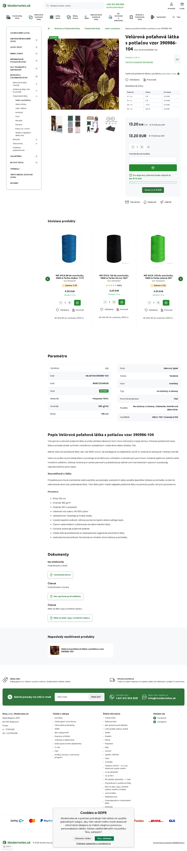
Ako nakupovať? (62, 732)
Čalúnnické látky (92, 28)
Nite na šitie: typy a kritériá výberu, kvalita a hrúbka (116, 788)
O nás (57, 747)
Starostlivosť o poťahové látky (118, 783)
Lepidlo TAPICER (112, 754)
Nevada (18, 120)
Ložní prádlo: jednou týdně (116, 729)
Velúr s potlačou (112, 28)
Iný (177, 59)
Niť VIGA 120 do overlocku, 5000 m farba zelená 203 (158, 276)
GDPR (57, 729)
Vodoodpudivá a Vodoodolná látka (118, 801)
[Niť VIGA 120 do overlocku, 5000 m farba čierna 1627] (114, 249)
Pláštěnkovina (111, 797)
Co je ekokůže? (111, 772)
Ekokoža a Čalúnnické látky (67, 28)
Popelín (108, 736)
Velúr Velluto (20, 108)
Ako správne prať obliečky (116, 725)
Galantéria (15, 156)
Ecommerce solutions (163, 842)
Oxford (108, 751)
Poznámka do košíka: (139, 153)
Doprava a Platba (62, 736)
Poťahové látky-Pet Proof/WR (21, 90)
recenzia (109, 807)
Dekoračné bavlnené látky (20, 40)
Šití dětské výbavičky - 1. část (118, 779)
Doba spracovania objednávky (68, 743)
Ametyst (19, 112)
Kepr (107, 747)
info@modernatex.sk (115, 7)
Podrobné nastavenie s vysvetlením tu (93, 843)
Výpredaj (14, 169)
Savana (18, 124)
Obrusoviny (18, 143)
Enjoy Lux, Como (22, 128)
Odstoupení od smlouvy (65, 721)
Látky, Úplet (16, 47)
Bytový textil (17, 162)
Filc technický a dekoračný (18, 68)
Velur (107, 758)
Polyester (109, 743)
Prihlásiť (96, 697)
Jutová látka (110, 793)
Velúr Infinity (20, 104)
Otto (17, 116)
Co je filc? (109, 775)
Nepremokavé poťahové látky (18, 60)
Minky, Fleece (16, 53)
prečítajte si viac (169, 73)
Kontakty (59, 718)
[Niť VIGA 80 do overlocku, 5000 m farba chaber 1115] (70, 249)
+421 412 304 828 (115, 4)
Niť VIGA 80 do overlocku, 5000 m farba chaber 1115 (70, 276)
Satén (107, 732)
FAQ (56, 751)
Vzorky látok (110, 718)
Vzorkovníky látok (20, 33)
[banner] (20, 5)
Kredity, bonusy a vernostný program (67, 756)
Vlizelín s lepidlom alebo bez (23, 134)
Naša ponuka (110, 721)
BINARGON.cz (178, 842)
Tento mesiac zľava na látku (21, 176)
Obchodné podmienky (65, 725)
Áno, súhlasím (104, 838)
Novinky (14, 183)
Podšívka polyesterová (18, 149)
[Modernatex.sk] (49, 28)
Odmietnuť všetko (83, 838)
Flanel (107, 740)
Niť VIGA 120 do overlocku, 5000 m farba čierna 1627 (114, 276)
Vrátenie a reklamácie (64, 740)
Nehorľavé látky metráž (20, 84)
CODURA (108, 762)
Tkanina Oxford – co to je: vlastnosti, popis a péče (116, 767)
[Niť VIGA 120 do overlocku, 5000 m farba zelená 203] (158, 249)
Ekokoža (16, 139)
